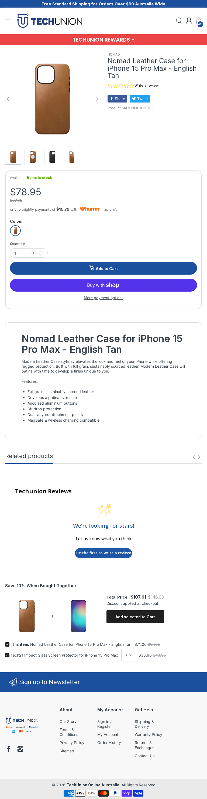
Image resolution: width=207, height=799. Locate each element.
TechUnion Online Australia (93, 785)
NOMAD (114, 54)
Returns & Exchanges (144, 745)
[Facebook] (8, 749)
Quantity (17, 243)
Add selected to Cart (135, 616)
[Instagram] (20, 749)
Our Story (68, 721)
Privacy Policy (72, 742)
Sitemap (67, 751)
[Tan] (15, 230)
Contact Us (144, 755)
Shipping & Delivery (144, 724)
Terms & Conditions (69, 732)
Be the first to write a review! (103, 552)
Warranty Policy (148, 734)
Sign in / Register (104, 724)
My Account (107, 734)
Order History (109, 742)
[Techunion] (22, 734)
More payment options (103, 297)
